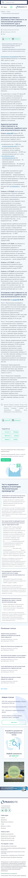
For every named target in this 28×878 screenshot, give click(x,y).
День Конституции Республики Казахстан (11, 857)
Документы (4, 820)
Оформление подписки (7, 822)
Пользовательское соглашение (9, 873)
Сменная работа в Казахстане (9, 846)
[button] (2, 743)
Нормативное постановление (9, 56)
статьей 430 (15, 300)
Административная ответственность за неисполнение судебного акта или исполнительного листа (12, 45)
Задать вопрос (6, 460)
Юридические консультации (8, 836)
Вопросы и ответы (5, 826)
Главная (3, 11)
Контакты (3, 828)
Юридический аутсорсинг (7, 840)
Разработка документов (7, 834)
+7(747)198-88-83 (5, 806)
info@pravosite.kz (5, 808)
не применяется (14, 186)
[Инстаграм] (5, 810)
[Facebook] (9, 810)
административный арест (9, 146)
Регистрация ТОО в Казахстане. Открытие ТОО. (14, 706)
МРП (17, 144)
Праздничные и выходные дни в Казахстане (12, 855)
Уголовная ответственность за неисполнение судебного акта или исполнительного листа (14, 50)
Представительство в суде (7, 838)
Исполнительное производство (11, 13)
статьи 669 (10, 133)
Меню (5, 7)
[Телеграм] (2, 810)
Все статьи (14, 722)
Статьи (8, 11)
